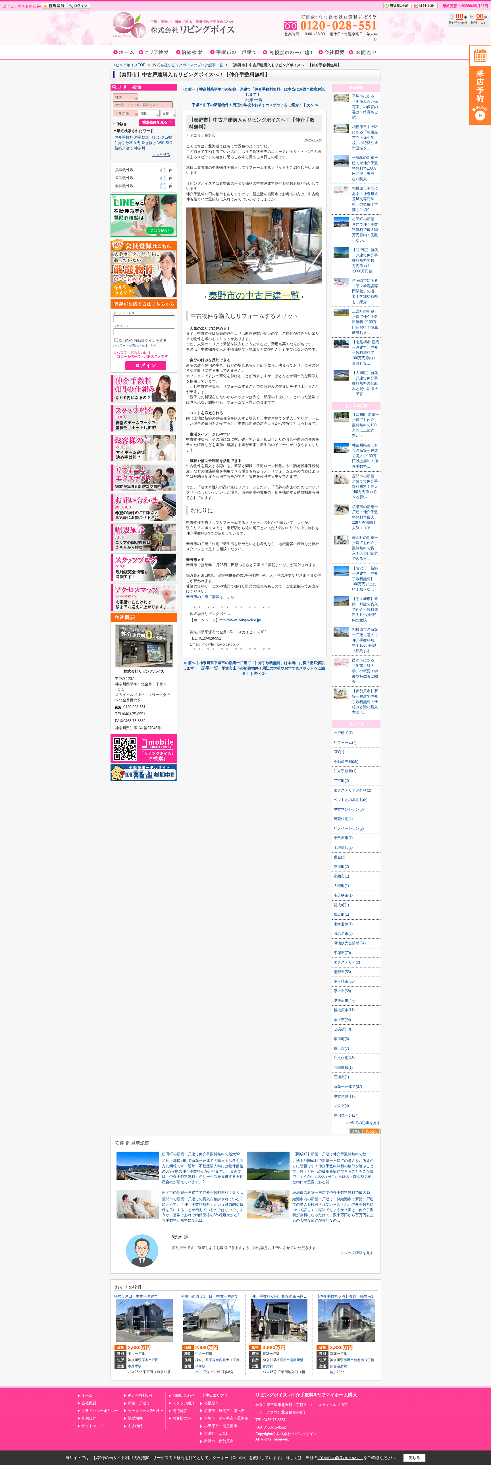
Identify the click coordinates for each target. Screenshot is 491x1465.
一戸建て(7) (343, 733)
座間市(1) (341, 876)
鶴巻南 (359, 1360)
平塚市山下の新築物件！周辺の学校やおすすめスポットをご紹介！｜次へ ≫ (255, 105)
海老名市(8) (343, 933)
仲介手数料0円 (140, 1395)
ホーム (87, 1395)
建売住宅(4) (343, 819)
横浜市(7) (341, 1048)
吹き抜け (149, 143)
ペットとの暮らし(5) (350, 800)
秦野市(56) (342, 972)
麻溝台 (302, 1360)
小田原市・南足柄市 (220, 1426)
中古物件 (135, 1426)
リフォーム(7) (345, 742)
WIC (161, 143)
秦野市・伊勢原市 (219, 1441)
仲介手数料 (124, 137)
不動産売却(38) (346, 761)
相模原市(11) (344, 1010)
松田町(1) (341, 914)
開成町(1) (341, 905)
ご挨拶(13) (342, 1029)
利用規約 (89, 1418)
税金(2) (339, 857)
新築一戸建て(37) (348, 1086)
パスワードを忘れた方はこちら (135, 345)
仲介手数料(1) (345, 771)
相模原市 (211, 1403)
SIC (169, 143)
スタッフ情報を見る (357, 1253)
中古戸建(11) (344, 1096)
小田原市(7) (343, 838)
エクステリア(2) (347, 962)
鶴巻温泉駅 (338, 1366)
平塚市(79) (342, 953)
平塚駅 (200, 1366)
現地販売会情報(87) (350, 943)
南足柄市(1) (343, 895)
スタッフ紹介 (183, 1403)
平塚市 (214, 1360)
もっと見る (161, 155)
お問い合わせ (183, 1395)
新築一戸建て (139, 1403)
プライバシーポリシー (100, 1411)
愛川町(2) (341, 866)
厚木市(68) (342, 991)
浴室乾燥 (141, 137)
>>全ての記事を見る (363, 1123)
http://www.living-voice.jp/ (240, 620)
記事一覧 (254, 99)
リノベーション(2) (349, 828)
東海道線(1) (343, 924)
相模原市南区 (286, 1360)
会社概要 (89, 1403)
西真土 (224, 1360)
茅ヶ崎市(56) (344, 981)
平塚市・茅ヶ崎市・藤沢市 (226, 1418)
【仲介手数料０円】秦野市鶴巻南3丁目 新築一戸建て (361, 1296)
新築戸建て (124, 148)
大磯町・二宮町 (217, 1433)
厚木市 (147, 1360)
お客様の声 (181, 1418)
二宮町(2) (341, 780)
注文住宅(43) (344, 1058)
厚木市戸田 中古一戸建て (136, 1296)
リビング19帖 (161, 137)
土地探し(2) (343, 847)
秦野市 (210, 135)
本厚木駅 (135, 1366)
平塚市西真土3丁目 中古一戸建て (209, 1296)
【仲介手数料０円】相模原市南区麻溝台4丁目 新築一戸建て (299, 1296)
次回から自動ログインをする (143, 340)
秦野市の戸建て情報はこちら (210, 597)
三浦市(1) (341, 1077)
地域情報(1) (343, 1067)
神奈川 (139, 148)
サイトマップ (93, 1426)
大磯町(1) (341, 885)
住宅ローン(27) (346, 1115)
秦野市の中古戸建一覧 (254, 295)
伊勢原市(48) (344, 1000)
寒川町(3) (341, 1039)
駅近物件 (135, 1418)
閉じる (414, 1458)
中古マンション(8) (349, 809)
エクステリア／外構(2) (352, 790)
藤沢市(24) (342, 1020)
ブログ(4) (341, 1106)
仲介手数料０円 (127, 143)
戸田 (155, 1360)
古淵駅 (268, 1366)
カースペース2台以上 (145, 1411)
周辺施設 (179, 1411)
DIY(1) (339, 752)
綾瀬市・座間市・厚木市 (224, 1411)
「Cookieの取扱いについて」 (340, 1458)
